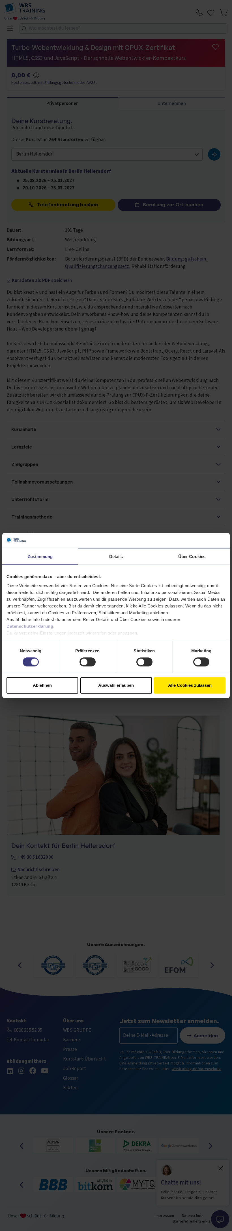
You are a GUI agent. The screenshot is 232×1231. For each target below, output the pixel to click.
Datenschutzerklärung (30, 626)
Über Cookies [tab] (191, 556)
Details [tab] (116, 556)
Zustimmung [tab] (40, 556)
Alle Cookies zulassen (190, 685)
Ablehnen (42, 685)
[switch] (88, 661)
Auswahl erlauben (116, 685)
